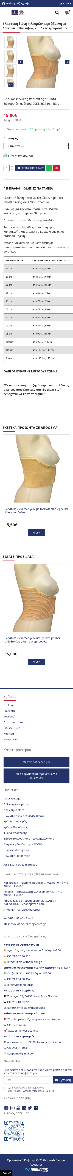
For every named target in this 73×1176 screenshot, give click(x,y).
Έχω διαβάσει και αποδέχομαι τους (30, 1089)
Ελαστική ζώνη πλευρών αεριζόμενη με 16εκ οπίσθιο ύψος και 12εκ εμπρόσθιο (32, 639)
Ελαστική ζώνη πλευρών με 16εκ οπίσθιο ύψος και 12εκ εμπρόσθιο (36, 510)
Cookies (6, 1173)
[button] (20, 62)
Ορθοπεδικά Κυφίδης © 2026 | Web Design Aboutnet (36, 1162)
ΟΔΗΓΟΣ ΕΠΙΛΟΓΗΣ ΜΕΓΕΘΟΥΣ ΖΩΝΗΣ (30, 371)
